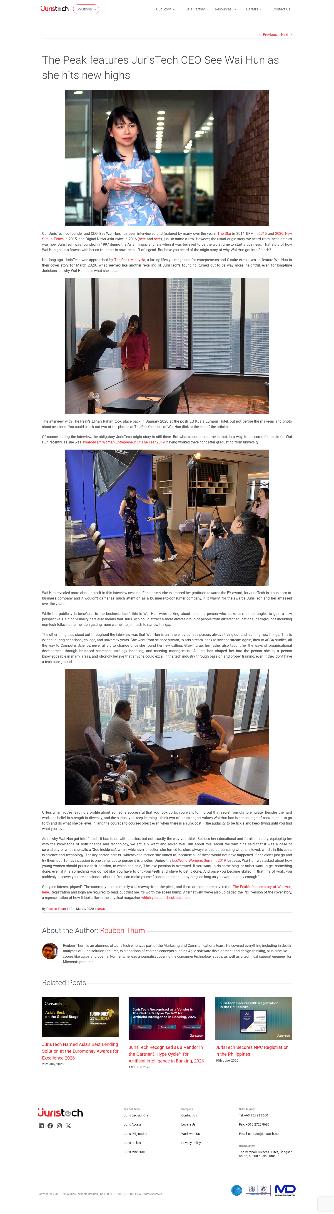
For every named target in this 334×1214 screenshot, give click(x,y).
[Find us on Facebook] (50, 1125)
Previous (270, 34)
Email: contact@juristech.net (259, 1134)
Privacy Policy (191, 1143)
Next (284, 34)
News (101, 908)
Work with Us (190, 1134)
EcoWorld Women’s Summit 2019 (199, 860)
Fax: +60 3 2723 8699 (254, 1124)
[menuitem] (55, 9)
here (142, 239)
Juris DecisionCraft (137, 1115)
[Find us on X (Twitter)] (68, 1125)
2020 (279, 233)
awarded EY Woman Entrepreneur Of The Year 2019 (123, 442)
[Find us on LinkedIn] (41, 1125)
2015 (263, 233)
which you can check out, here (165, 898)
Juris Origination (135, 1134)
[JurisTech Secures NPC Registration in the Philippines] (253, 999)
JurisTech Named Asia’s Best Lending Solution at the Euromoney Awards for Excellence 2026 (80, 1051)
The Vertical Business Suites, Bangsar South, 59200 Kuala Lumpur (265, 1154)
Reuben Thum (56, 908)
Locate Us (188, 1124)
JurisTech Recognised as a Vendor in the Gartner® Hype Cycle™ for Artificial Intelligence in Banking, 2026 (166, 1054)
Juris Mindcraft (134, 1152)
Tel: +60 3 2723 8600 (253, 1115)
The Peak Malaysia (129, 260)
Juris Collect (132, 1143)
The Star (224, 233)
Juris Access (133, 1124)
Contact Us (189, 1115)
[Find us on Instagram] (59, 1125)
